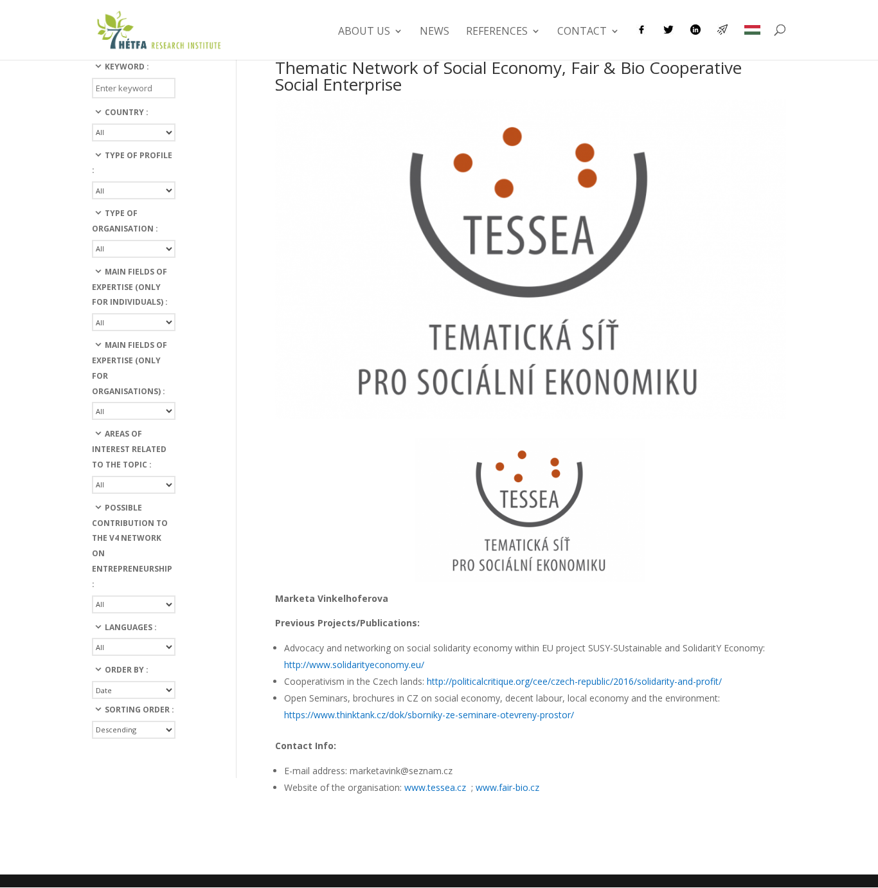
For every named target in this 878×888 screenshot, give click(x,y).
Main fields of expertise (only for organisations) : (129, 368)
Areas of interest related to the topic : (129, 449)
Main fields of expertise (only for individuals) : (130, 287)
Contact (582, 32)
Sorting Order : (139, 709)
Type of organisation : (125, 221)
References (497, 32)
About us (364, 32)
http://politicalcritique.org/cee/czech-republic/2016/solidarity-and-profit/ (574, 681)
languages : (131, 627)
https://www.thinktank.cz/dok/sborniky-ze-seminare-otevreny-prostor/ (429, 715)
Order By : (126, 669)
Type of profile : (132, 163)
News (434, 32)
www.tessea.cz (436, 787)
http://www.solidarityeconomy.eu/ (354, 664)
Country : (126, 112)
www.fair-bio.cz (507, 787)
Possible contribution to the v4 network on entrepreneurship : (132, 546)
